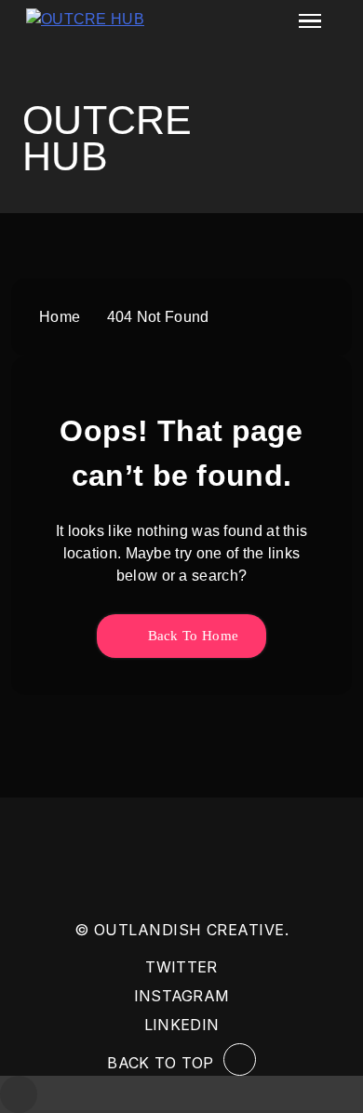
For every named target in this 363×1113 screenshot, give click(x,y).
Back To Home (190, 635)
